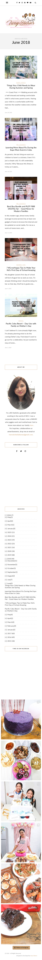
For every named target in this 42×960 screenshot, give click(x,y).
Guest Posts (21, 82)
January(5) (11, 630)
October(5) (11, 568)
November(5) (12, 564)
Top (40, 958)
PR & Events (21, 144)
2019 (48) (11, 555)
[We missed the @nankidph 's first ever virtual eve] (21, 801)
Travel (21, 320)
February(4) (11, 626)
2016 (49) (11, 637)
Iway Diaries (33, 955)
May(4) (10, 615)
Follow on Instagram (22, 947)
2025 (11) (11, 532)
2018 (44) (10, 559)
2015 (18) (11, 641)
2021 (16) (11, 547)
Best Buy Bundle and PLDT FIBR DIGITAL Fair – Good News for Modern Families (21, 209)
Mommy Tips (21, 264)
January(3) (11, 528)
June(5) (9, 583)
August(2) (11, 576)
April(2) (10, 521)
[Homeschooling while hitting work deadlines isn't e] (21, 883)
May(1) (10, 517)
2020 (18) (11, 551)
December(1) (12, 561)
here (32, 425)
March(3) (10, 622)
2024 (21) (11, 536)
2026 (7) (10, 515)
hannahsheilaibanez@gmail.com (21, 435)
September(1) (12, 572)
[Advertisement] (21, 479)
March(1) (10, 525)
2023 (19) (11, 540)
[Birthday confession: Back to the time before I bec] (21, 842)
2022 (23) (11, 544)
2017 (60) (11, 633)
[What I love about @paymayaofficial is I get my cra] (21, 924)
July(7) (9, 580)
